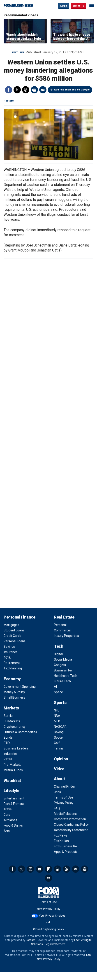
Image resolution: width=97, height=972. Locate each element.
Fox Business (18, 5)
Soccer (59, 737)
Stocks (8, 716)
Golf (57, 743)
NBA (57, 716)
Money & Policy (14, 692)
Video (59, 768)
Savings (9, 646)
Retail (8, 759)
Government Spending (20, 686)
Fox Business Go (65, 846)
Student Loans (14, 630)
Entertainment (14, 798)
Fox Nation (61, 841)
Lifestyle (11, 790)
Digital (58, 654)
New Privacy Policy (48, 908)
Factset (30, 940)
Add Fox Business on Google (72, 89)
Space (58, 692)
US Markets (12, 721)
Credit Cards (12, 636)
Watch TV (78, 5)
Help (48, 922)
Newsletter (75, 869)
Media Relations (65, 814)
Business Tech (64, 670)
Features (18, 52)
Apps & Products (66, 851)
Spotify (84, 869)
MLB (57, 721)
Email (42, 89)
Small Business (14, 697)
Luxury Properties (66, 636)
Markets (11, 708)
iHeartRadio (48, 878)
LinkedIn (57, 869)
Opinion (61, 758)
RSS (66, 869)
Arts (7, 831)
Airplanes (10, 820)
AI (55, 686)
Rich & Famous (14, 804)
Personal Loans (14, 641)
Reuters (9, 100)
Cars (7, 814)
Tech (58, 646)
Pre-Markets (12, 764)
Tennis (58, 748)
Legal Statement (55, 944)
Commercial (62, 630)
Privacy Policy (63, 803)
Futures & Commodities (20, 732)
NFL (56, 710)
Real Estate (64, 617)
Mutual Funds (13, 770)
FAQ (57, 808)
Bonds (8, 737)
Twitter (17, 89)
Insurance (11, 652)
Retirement (12, 663)
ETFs (7, 743)
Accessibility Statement (71, 830)
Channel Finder (64, 786)
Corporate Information (70, 819)
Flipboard (48, 869)
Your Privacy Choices (52, 915)
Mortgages (11, 625)
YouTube (39, 869)
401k (7, 657)
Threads (25, 89)
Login (63, 5)
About (59, 778)
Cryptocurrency (14, 726)
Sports (60, 702)
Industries (11, 754)
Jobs (57, 792)
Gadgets (60, 665)
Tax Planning (13, 668)
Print (34, 89)
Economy (12, 678)
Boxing (59, 732)
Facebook (8, 89)
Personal (60, 625)
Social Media (63, 659)
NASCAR (60, 726)
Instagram (30, 869)
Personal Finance (19, 617)
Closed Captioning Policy (71, 824)
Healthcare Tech (65, 676)
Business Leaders (16, 748)
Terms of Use (63, 797)
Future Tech (62, 681)
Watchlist (12, 780)
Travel (8, 809)
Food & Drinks (13, 825)
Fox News (60, 835)
